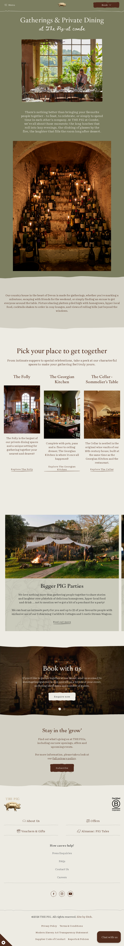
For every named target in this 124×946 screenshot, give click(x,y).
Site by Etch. (85, 917)
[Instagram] (62, 894)
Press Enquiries (62, 853)
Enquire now (62, 696)
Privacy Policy (49, 925)
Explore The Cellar (102, 469)
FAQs (62, 861)
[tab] (60, 709)
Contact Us (62, 869)
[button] (109, 937)
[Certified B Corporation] (116, 804)
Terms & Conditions (71, 925)
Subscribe (62, 767)
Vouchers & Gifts (33, 831)
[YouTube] (70, 894)
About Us (33, 821)
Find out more (62, 621)
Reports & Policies (78, 939)
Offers (95, 821)
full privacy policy (64, 758)
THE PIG (17, 804)
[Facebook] (54, 894)
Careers (62, 877)
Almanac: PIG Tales (95, 831)
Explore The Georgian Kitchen (62, 468)
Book (105, 4)
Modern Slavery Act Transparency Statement (62, 932)
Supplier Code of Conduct (50, 939)
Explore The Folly (22, 469)
